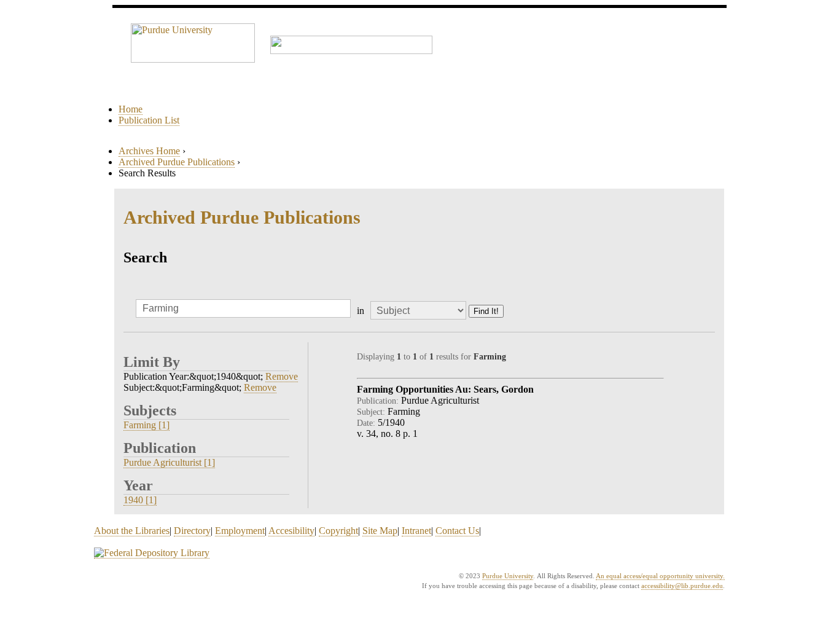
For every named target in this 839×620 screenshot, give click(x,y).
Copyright (338, 530)
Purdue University (507, 575)
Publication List (149, 120)
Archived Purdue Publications (177, 162)
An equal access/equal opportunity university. (660, 575)
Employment (240, 530)
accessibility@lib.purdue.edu (682, 585)
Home (130, 109)
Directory (192, 530)
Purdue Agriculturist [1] (169, 462)
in (360, 310)
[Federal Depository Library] (151, 553)
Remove (281, 376)
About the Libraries (132, 530)
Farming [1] (146, 425)
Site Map (379, 530)
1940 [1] (140, 500)
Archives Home (149, 151)
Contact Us (457, 530)
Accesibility (291, 530)
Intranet (416, 530)
